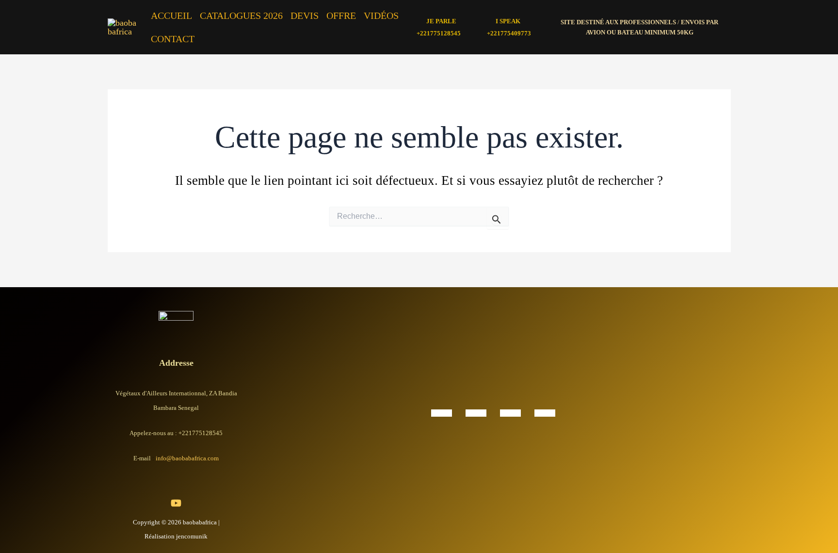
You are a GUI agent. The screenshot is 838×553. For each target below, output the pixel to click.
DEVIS (304, 15)
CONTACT (172, 38)
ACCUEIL (171, 15)
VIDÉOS (381, 15)
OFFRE (341, 15)
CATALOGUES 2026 (241, 15)
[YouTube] (176, 503)
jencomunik (192, 536)
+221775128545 (439, 33)
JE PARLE (441, 21)
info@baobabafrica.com (187, 458)
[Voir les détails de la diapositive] (441, 412)
